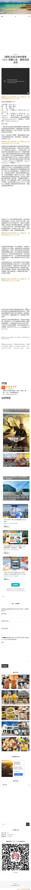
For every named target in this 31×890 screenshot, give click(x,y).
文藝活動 (15, 54)
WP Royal (17, 885)
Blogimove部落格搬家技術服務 (23, 889)
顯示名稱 (4, 613)
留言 (3, 642)
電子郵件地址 (5, 621)
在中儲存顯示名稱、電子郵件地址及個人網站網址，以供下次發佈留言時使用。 (15, 638)
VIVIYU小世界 (15, 5)
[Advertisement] (15, 34)
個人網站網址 (5, 628)
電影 (3, 596)
